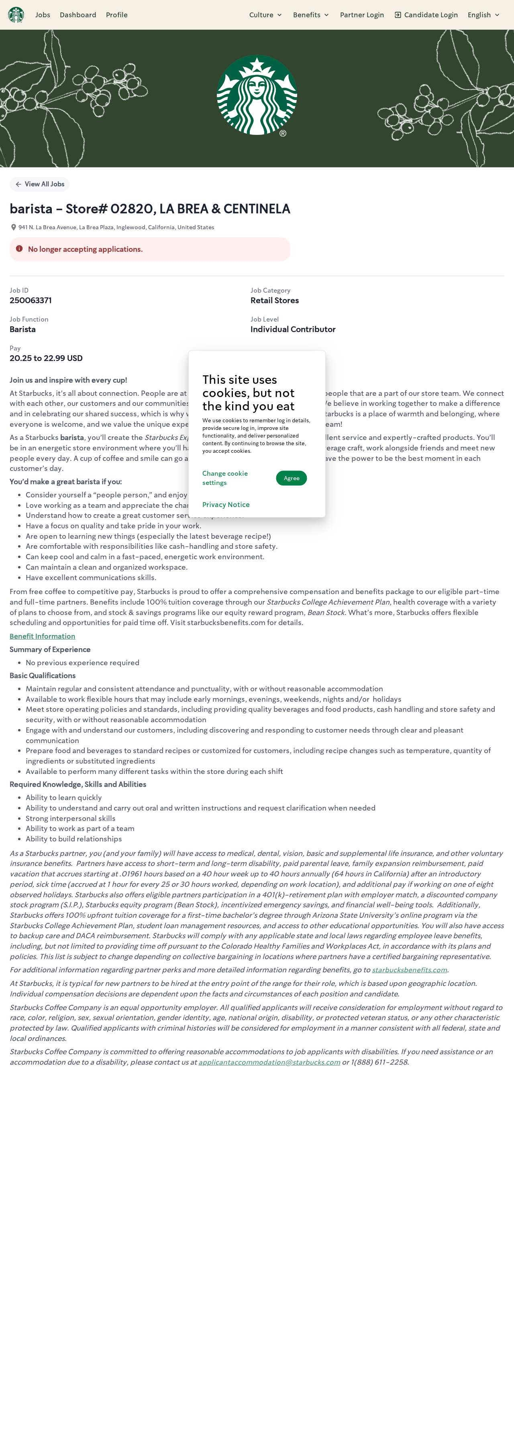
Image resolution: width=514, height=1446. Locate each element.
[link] (16, 15)
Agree (292, 477)
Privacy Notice (226, 504)
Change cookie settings (225, 478)
